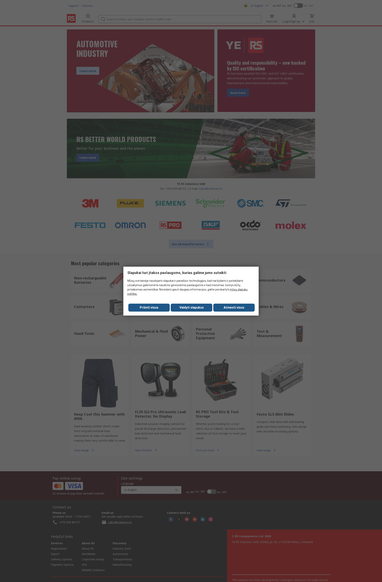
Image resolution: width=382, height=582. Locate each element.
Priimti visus (149, 307)
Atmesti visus (234, 307)
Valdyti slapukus (191, 307)
